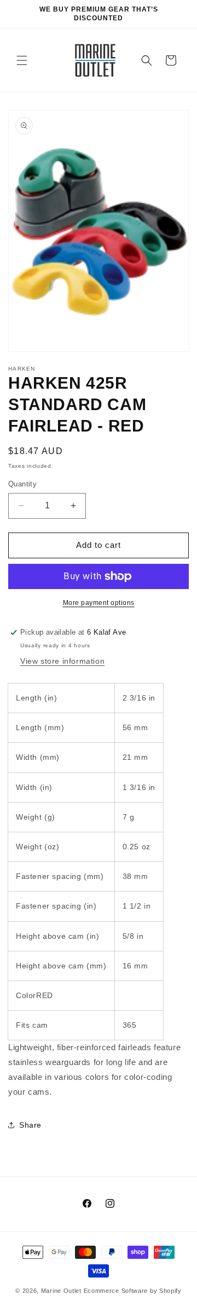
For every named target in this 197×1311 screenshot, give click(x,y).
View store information (62, 661)
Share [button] (30, 1124)
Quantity (22, 484)
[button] (22, 60)
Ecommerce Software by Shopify (133, 1290)
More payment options (99, 603)
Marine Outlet (61, 1290)
